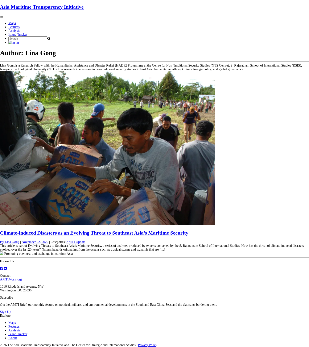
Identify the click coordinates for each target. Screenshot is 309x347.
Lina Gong (12, 242)
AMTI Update (75, 242)
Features (14, 27)
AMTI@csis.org (11, 279)
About (12, 338)
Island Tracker (17, 34)
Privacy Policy (147, 345)
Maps (12, 23)
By (2, 242)
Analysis (14, 30)
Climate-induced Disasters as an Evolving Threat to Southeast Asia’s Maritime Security (94, 233)
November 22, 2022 (35, 242)
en (17, 42)
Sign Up (5, 312)
